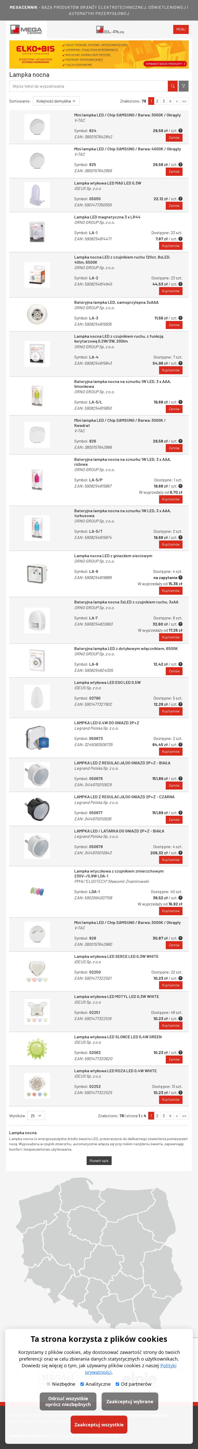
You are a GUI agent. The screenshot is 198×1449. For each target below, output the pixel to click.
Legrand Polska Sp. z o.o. (96, 728)
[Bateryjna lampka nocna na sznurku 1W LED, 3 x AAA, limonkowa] (37, 396)
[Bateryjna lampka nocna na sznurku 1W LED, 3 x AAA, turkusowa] (37, 528)
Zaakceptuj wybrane (129, 1401)
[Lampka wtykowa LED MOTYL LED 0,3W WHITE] (37, 1011)
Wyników (17, 1115)
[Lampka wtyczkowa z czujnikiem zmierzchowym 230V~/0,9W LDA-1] (37, 891)
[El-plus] (110, 29)
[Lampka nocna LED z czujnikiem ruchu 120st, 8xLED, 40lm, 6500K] (37, 274)
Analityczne (98, 1384)
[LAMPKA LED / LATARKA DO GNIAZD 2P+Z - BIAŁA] (37, 846)
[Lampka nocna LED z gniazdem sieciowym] (37, 574)
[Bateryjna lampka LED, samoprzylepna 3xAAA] (37, 314)
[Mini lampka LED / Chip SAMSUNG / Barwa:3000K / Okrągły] (37, 127)
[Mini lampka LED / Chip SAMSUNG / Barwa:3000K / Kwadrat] (37, 435)
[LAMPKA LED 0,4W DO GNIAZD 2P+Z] (37, 738)
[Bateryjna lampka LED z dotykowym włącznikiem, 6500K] (37, 660)
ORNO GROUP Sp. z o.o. (94, 222)
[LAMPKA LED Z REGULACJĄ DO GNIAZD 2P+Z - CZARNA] (37, 808)
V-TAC (79, 120)
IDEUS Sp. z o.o (87, 188)
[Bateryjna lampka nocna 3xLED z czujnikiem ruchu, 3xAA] (37, 620)
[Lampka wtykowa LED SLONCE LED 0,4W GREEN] (37, 1048)
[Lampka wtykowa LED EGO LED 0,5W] (37, 697)
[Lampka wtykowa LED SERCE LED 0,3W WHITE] (37, 971)
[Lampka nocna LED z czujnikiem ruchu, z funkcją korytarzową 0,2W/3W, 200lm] (37, 354)
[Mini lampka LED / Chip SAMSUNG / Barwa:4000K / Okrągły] (37, 161)
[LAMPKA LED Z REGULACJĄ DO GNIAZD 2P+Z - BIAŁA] (37, 775)
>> (184, 100)
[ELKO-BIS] (99, 54)
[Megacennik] (26, 29)
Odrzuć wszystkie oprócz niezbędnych (68, 1401)
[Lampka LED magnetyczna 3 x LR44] (37, 232)
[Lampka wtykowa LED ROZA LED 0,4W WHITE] (37, 1086)
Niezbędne (63, 1384)
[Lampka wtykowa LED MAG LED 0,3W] (37, 195)
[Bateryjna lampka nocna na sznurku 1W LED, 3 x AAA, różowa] (37, 480)
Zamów (174, 137)
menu (181, 29)
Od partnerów (136, 1384)
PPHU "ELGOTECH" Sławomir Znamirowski (111, 881)
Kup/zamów (170, 246)
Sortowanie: (20, 100)
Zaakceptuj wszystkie (99, 1425)
